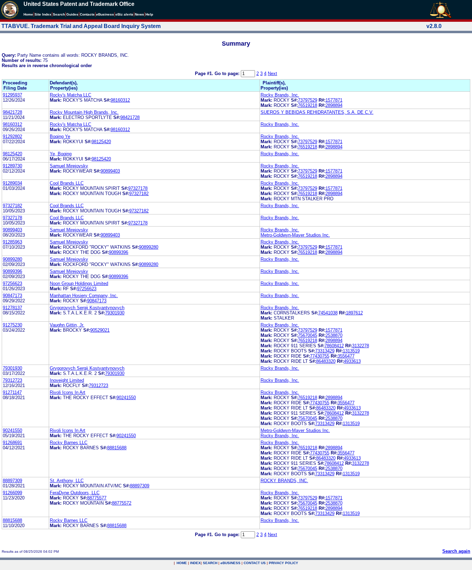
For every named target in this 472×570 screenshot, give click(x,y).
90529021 (100, 330)
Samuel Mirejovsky (69, 165)
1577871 (333, 100)
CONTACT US (255, 563)
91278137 (12, 307)
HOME (182, 563)
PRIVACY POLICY (283, 563)
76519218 (307, 105)
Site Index (43, 14)
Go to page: (228, 73)
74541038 (328, 312)
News (139, 14)
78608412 (334, 345)
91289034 (12, 183)
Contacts (87, 14)
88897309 (12, 480)
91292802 (12, 136)
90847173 (12, 295)
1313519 (351, 350)
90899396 (118, 252)
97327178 (138, 188)
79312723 (12, 380)
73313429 (324, 350)
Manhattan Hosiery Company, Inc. (84, 295)
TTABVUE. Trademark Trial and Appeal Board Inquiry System (81, 26)
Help (149, 14)
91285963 (12, 242)
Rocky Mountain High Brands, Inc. (84, 112)
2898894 (333, 105)
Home (28, 14)
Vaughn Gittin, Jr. (67, 325)
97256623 (12, 283)
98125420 (101, 141)
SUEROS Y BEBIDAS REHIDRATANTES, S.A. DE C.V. (317, 112)
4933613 (352, 361)
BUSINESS (230, 563)
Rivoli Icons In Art (67, 392)
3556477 (346, 356)
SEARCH (210, 563)
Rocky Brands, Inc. (280, 95)
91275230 (12, 325)
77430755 (319, 356)
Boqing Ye (60, 136)
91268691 (12, 442)
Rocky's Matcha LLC (70, 95)
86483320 (326, 361)
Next (272, 73)
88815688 (116, 447)
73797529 (307, 100)
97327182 (139, 193)
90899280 (148, 247)
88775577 (96, 497)
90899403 (110, 171)
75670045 (307, 335)
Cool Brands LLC (67, 183)
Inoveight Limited (67, 380)
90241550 (126, 397)
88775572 (121, 503)
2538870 (333, 335)
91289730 (12, 165)
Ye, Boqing (61, 153)
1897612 (354, 312)
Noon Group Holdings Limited (79, 283)
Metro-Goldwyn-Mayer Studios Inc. (295, 235)
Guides (72, 14)
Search (59, 14)
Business (105, 14)
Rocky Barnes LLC (68, 442)
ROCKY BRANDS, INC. (284, 480)
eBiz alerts (124, 14)
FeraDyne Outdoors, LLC (75, 492)
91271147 (12, 392)
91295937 (12, 95)
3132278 (360, 345)
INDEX (195, 563)
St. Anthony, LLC (67, 480)
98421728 (12, 112)
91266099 (12, 492)
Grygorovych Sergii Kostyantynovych (87, 307)
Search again (456, 551)
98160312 (120, 100)
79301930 (114, 312)
